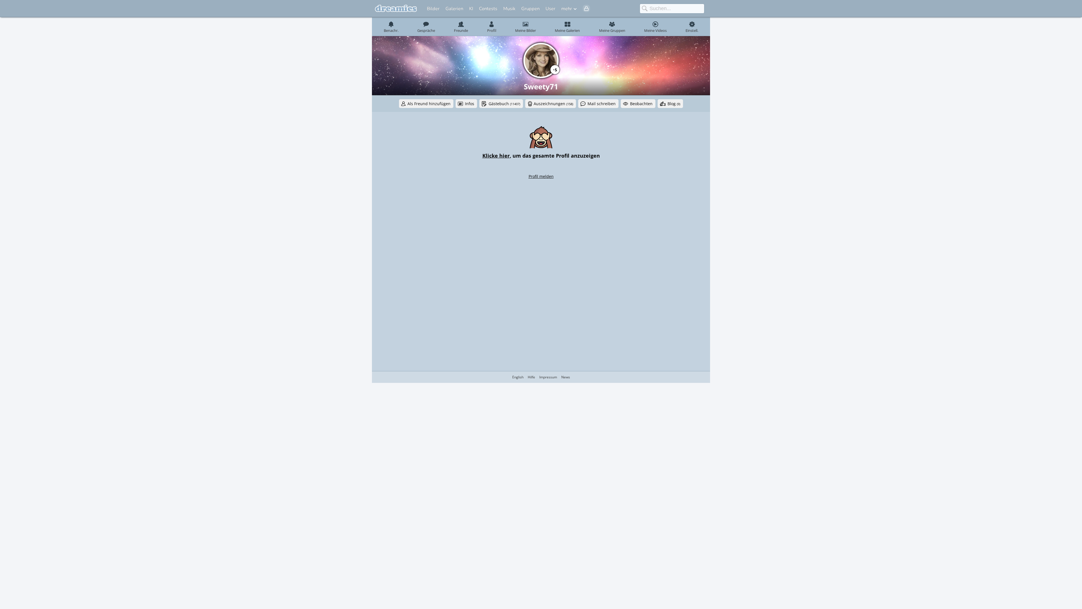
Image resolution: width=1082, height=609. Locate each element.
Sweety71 (541, 86)
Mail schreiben (601, 103)
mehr (566, 8)
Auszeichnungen (553, 103)
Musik (509, 8)
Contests (488, 8)
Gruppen (530, 8)
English (518, 377)
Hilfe (531, 377)
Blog (674, 103)
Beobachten (641, 103)
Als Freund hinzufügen (429, 103)
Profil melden (541, 176)
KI (471, 8)
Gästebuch (504, 103)
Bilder (433, 8)
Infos (469, 103)
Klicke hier (496, 155)
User (550, 8)
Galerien (454, 8)
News (565, 377)
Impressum (548, 377)
